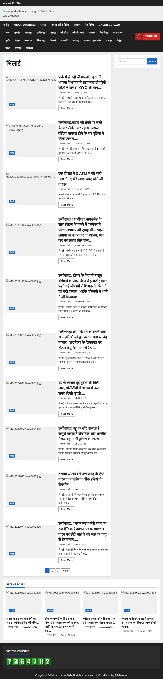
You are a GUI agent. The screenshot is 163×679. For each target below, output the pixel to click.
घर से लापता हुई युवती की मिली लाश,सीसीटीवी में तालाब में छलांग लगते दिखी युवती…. (31, 397)
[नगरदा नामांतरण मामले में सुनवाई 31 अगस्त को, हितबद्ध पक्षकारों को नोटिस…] (139, 602)
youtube (151, 36)
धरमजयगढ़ (118, 32)
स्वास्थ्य (77, 24)
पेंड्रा (17, 40)
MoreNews (104, 675)
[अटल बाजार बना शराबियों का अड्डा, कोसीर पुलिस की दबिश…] (24, 602)
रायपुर (109, 40)
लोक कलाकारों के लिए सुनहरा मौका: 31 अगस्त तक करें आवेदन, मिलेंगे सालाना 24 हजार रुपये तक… (62, 625)
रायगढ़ (43, 24)
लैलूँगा (119, 40)
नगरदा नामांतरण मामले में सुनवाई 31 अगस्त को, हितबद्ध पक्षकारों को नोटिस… (138, 622)
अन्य (8, 32)
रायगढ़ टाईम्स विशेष (60, 24)
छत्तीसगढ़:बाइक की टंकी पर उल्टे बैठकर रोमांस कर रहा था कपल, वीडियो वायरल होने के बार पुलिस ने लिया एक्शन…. (31, 140)
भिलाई (53, 40)
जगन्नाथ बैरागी (65, 92)
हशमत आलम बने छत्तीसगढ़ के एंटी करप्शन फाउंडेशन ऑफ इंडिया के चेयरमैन (31, 491)
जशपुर (53, 32)
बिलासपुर (41, 40)
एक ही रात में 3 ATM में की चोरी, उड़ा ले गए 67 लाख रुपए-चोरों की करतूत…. (31, 188)
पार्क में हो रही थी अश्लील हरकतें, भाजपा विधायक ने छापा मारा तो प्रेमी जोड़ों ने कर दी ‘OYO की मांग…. (31, 92)
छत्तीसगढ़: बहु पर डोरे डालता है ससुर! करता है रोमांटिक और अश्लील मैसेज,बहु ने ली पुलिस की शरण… (31, 443)
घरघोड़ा (28, 32)
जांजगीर (64, 32)
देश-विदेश (89, 24)
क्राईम (17, 32)
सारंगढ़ (6, 24)
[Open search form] (132, 36)
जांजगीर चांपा (78, 32)
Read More (68, 109)
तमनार (92, 32)
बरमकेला (28, 40)
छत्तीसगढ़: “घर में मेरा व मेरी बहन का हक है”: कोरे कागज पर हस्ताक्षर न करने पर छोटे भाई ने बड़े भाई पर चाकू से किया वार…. (31, 541)
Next (65, 570)
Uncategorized (25, 24)
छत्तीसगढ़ (41, 32)
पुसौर (8, 40)
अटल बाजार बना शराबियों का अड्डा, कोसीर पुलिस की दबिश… (22, 620)
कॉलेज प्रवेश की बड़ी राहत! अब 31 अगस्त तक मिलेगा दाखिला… (99, 620)
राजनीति (64, 40)
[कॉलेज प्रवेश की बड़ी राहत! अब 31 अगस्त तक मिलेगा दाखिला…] (100, 602)
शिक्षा (8, 48)
